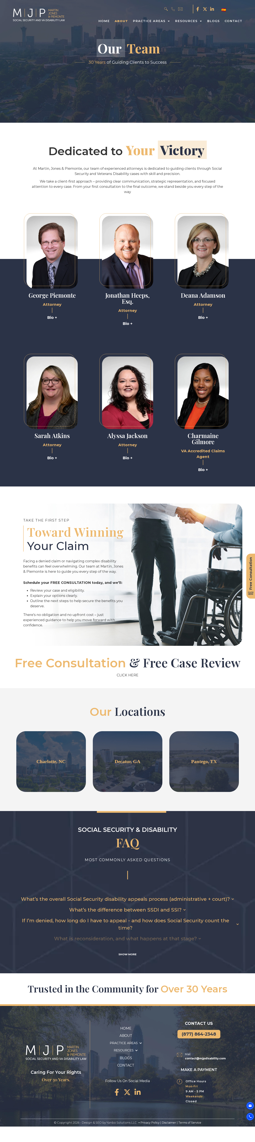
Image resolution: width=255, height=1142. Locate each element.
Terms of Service (189, 1122)
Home (104, 21)
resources (186, 21)
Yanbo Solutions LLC (122, 1122)
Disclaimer (169, 1122)
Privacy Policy (150, 1122)
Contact (233, 21)
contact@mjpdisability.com (205, 1058)
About (121, 21)
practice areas (149, 21)
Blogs (213, 21)
